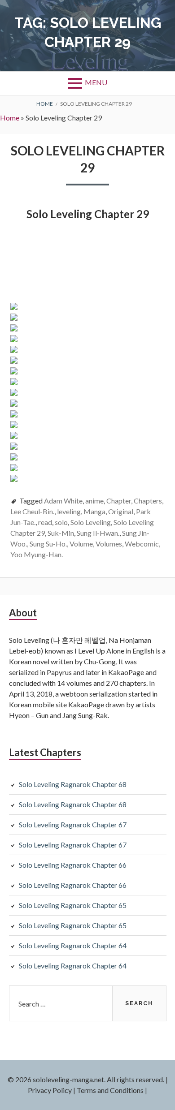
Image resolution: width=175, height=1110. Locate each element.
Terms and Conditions (110, 1090)
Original (120, 511)
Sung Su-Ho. (48, 543)
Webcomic (142, 543)
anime (94, 500)
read (45, 522)
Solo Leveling (90, 522)
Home (9, 117)
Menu (96, 82)
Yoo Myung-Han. (36, 554)
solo (61, 522)
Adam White (63, 500)
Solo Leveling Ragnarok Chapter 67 (73, 824)
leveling (69, 511)
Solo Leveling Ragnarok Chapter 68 (73, 784)
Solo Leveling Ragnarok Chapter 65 (73, 905)
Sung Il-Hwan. (98, 533)
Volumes (109, 543)
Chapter (118, 500)
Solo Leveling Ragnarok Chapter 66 (73, 864)
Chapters (148, 500)
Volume (81, 543)
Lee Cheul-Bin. (32, 511)
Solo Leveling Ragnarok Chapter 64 (73, 945)
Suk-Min (61, 533)
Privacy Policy (50, 1090)
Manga (94, 511)
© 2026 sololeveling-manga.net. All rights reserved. (86, 1079)
